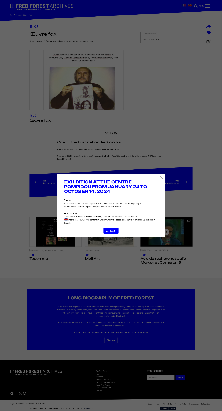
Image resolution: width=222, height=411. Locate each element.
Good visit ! (111, 231)
